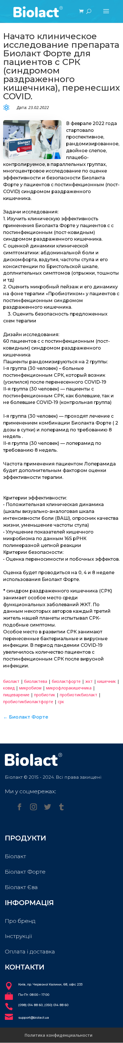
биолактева (35, 681)
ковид (9, 688)
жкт (89, 681)
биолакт (11, 681)
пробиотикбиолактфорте (28, 701)
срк (61, 701)
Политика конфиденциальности (58, 1035)
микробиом (30, 688)
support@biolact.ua (33, 1018)
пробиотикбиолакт (78, 694)
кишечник (106, 681)
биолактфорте (66, 681)
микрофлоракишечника (69, 688)
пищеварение (16, 694)
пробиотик (44, 694)
